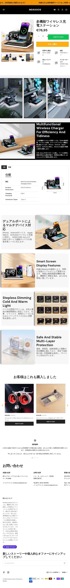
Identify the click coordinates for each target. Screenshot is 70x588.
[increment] (47, 36)
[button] (54, 9)
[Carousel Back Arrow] (4, 36)
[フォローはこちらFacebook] (4, 572)
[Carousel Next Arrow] (31, 36)
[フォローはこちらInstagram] (8, 572)
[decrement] (38, 36)
